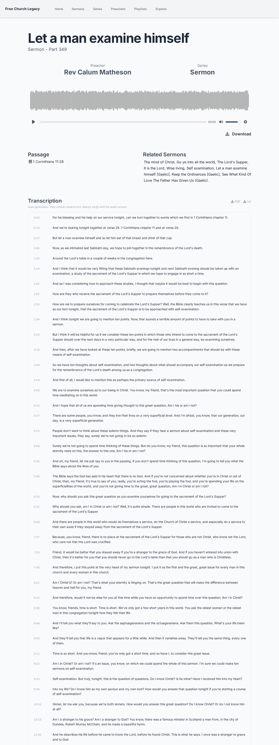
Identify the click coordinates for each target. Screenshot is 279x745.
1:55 (37, 294)
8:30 (37, 608)
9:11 (37, 653)
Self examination (200, 168)
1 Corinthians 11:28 (48, 161)
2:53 (37, 334)
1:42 (37, 283)
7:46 (37, 567)
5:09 (37, 446)
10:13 (37, 719)
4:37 (37, 415)
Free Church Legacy (22, 9)
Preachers (118, 9)
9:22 (37, 663)
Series (97, 9)
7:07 (37, 537)
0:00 (37, 217)
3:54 (37, 380)
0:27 (37, 238)
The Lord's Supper (232, 162)
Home (59, 9)
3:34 (37, 365)
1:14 (37, 268)
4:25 (37, 405)
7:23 (37, 552)
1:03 (37, 258)
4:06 (37, 390)
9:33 (37, 679)
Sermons (78, 9)
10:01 (37, 704)
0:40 (37, 248)
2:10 (37, 304)
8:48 (37, 623)
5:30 (37, 461)
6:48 (37, 522)
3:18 (37, 349)
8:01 (37, 582)
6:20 (37, 496)
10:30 (37, 734)
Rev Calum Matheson (97, 72)
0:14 (37, 227)
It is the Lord (154, 168)
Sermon (202, 72)
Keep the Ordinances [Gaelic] (196, 174)
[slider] (122, 122)
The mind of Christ (159, 162)
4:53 (37, 431)
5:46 (37, 476)
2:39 (37, 319)
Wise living (175, 168)
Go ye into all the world (196, 162)
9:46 (37, 689)
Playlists (140, 9)
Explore (161, 9)
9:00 (37, 638)
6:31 (37, 506)
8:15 (37, 597)
